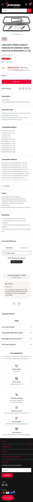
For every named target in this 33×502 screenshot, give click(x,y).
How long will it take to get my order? (12, 333)
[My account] (26, 4)
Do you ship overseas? (8, 327)
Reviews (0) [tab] (9, 248)
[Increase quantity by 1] (19, 75)
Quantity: (4, 75)
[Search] (29, 10)
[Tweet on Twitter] (26, 88)
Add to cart (17, 81)
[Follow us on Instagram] (6, 485)
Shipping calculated (19, 70)
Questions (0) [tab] (23, 248)
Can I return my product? (9, 344)
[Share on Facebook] (20, 88)
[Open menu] (3, 4)
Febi (3, 62)
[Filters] (3, 253)
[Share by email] (30, 88)
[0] (30, 4)
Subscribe (7, 475)
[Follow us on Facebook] (3, 485)
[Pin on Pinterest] (23, 88)
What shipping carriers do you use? (12, 338)
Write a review (16, 262)
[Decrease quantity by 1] (9, 75)
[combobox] (14, 10)
